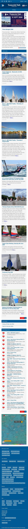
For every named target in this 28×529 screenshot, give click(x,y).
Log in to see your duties (7, 318)
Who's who (15, 459)
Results (3, 497)
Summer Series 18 (11, 332)
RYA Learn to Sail (5, 443)
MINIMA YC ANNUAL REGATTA (14, 336)
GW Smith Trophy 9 (14, 325)
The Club (4, 459)
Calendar (20, 495)
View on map (4, 515)
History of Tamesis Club (7, 467)
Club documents (20, 469)
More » (11, 73)
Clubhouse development (18, 467)
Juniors (11, 481)
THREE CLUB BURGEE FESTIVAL (14, 359)
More (22, 310)
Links (7, 469)
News (3, 495)
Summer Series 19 (11, 355)
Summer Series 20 (11, 383)
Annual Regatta (5, 481)
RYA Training (8, 493)
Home (3, 493)
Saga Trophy (20, 485)
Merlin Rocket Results (6, 483)
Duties (15, 495)
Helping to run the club (6, 465)
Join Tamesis (4, 453)
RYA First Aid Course (15, 443)
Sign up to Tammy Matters (18, 465)
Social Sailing (21, 399)
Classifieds (9, 497)
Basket (21, 1)
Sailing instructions (6, 461)
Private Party (10, 329)
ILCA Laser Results (16, 483)
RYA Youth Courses (15, 445)
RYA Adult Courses (6, 445)
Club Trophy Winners (19, 481)
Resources (12, 469)
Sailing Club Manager (21, 520)
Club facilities (16, 463)
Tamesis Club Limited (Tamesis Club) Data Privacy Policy (13, 475)
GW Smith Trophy (5, 487)
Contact (14, 497)
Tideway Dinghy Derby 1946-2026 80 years (13, 199)
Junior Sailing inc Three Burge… (14, 362)
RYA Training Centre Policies (7, 473)
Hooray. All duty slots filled (8, 316)
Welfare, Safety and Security (7, 471)
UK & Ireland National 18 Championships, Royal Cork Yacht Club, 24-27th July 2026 (13, 171)
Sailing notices (9, 495)
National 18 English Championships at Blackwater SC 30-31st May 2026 (12, 300)
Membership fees (21, 453)
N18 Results (4, 485)
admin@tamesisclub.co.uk (10, 510)
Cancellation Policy (6, 447)
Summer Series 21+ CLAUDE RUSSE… (15, 395)
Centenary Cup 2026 (7, 264)
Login (25, 1)
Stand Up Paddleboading (7, 463)
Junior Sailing (14, 461)
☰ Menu (14, 9)
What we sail (21, 459)
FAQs (3, 469)
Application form (12, 453)
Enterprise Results (12, 485)
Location (9, 459)
